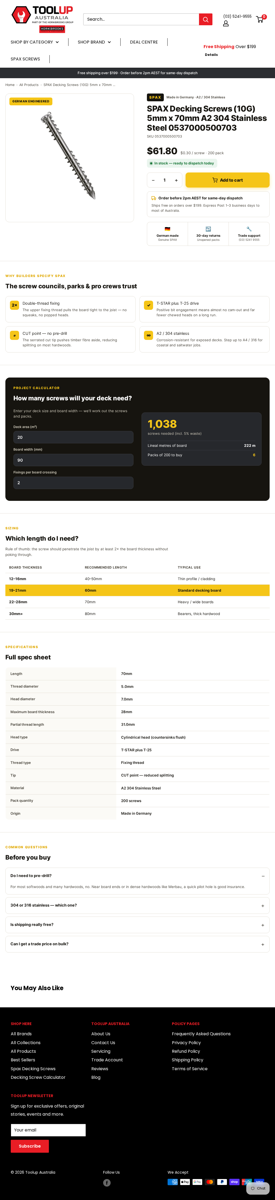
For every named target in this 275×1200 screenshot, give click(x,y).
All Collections (26, 1043)
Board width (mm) (27, 449)
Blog (95, 1077)
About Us (100, 1034)
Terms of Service (190, 1069)
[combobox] (141, 19)
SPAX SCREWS (25, 59)
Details (211, 54)
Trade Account (107, 1060)
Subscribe (30, 1146)
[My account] (226, 23)
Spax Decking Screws (33, 1069)
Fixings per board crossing (35, 472)
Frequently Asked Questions (201, 1034)
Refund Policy (186, 1051)
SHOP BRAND (91, 42)
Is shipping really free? (31, 924)
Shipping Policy (187, 1060)
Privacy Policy (186, 1043)
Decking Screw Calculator (38, 1077)
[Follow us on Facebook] (107, 1182)
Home (10, 85)
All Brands (21, 1034)
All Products (29, 85)
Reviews (99, 1069)
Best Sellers (23, 1060)
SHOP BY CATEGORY (32, 42)
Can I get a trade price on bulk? (39, 944)
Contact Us (103, 1043)
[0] (259, 19)
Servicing (100, 1051)
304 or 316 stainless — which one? (43, 905)
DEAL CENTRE (144, 42)
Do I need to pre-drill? (31, 875)
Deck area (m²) (25, 427)
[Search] (205, 19)
